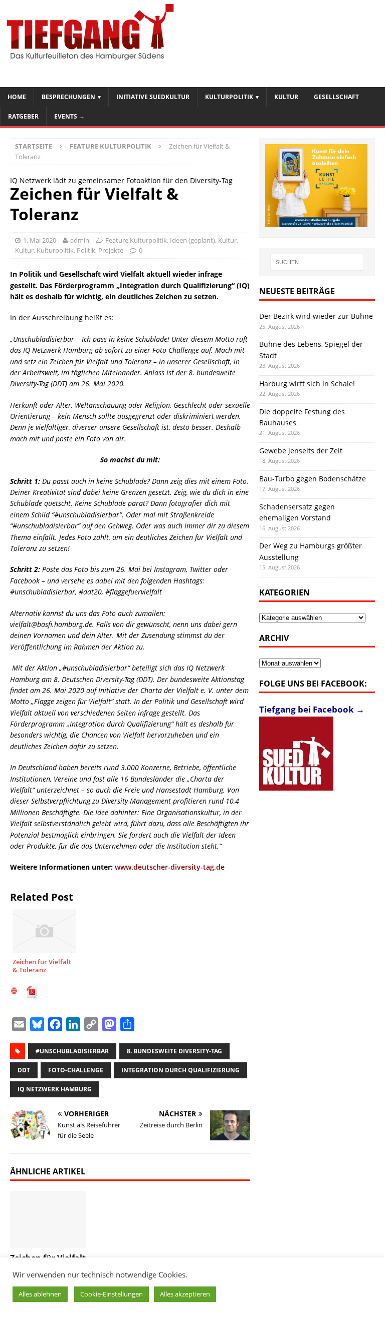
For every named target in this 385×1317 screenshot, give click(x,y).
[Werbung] (316, 186)
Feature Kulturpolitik (136, 240)
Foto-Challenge (75, 1070)
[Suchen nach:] (317, 262)
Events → (69, 116)
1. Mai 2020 (39, 240)
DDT (24, 1070)
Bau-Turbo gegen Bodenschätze (312, 478)
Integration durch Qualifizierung (180, 1070)
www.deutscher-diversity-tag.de (170, 867)
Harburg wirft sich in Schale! (307, 383)
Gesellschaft (336, 97)
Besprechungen (68, 97)
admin (79, 240)
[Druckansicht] (14, 992)
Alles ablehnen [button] (40, 1293)
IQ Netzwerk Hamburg (55, 1089)
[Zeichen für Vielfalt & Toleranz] (48, 1219)
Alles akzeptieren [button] (185, 1293)
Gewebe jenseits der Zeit (300, 450)
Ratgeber (23, 116)
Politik (86, 250)
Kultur (286, 97)
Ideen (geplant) (192, 240)
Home (17, 97)
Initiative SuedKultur (152, 97)
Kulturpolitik (229, 97)
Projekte (110, 250)
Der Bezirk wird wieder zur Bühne (316, 316)
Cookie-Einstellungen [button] (111, 1293)
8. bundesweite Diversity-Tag (174, 1051)
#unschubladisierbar (72, 1051)
